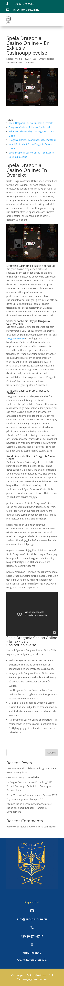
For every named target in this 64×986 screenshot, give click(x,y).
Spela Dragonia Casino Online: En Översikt (31, 122)
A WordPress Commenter (42, 826)
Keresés (51, 752)
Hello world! (12, 826)
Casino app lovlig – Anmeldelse (22, 777)
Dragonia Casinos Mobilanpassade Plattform (32, 139)
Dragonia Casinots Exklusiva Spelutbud (29, 127)
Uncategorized (46, 58)
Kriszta (18, 58)
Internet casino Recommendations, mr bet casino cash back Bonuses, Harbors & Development (29, 807)
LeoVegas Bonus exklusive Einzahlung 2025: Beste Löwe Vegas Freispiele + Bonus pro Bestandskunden (29, 786)
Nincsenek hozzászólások (20, 62)
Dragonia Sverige (15, 338)
